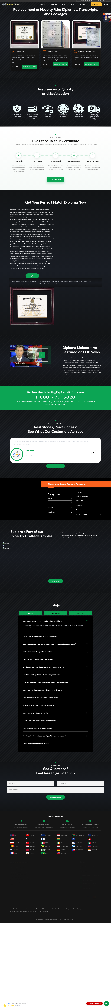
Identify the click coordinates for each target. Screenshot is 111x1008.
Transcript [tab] (55, 613)
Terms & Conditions (39, 877)
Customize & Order (29, 66)
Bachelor (79, 505)
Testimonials (52, 865)
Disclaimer (52, 871)
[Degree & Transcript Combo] (86, 34)
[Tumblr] (97, 891)
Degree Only (20, 51)
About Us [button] (43, 4)
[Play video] (42, 355)
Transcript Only (52, 51)
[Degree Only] (24, 34)
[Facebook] (81, 891)
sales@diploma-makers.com (55, 404)
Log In (82, 4)
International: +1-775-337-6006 (92, 881)
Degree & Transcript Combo (87, 51)
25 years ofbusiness (63, 116)
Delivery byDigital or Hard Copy (94, 117)
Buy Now (32, 276)
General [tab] (80, 613)
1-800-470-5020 (55, 397)
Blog (63, 4)
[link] (107, 17)
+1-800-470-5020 (88, 876)
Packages (67, 873)
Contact (72, 4)
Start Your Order (55, 180)
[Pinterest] (93, 891)
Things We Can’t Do (54, 868)
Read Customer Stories (55, 466)
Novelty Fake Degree (70, 865)
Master (78, 510)
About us (36, 865)
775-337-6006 (58, 402)
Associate (79, 501)
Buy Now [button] (95, 4)
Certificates (67, 876)
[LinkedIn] (89, 891)
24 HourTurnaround (78, 116)
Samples (54, 4)
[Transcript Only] (55, 34)
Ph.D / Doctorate (81, 514)
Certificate (51, 512)
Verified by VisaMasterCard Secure (32, 117)
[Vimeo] (82, 895)
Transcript (51, 503)
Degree (50, 498)
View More (55, 581)
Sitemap (51, 874)
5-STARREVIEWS (48, 116)
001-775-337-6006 (81, 402)
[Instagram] (85, 891)
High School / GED (82, 496)
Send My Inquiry (55, 797)
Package (50, 507)
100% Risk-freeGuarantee (17, 116)
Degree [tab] (30, 613)
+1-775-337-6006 (88, 879)
